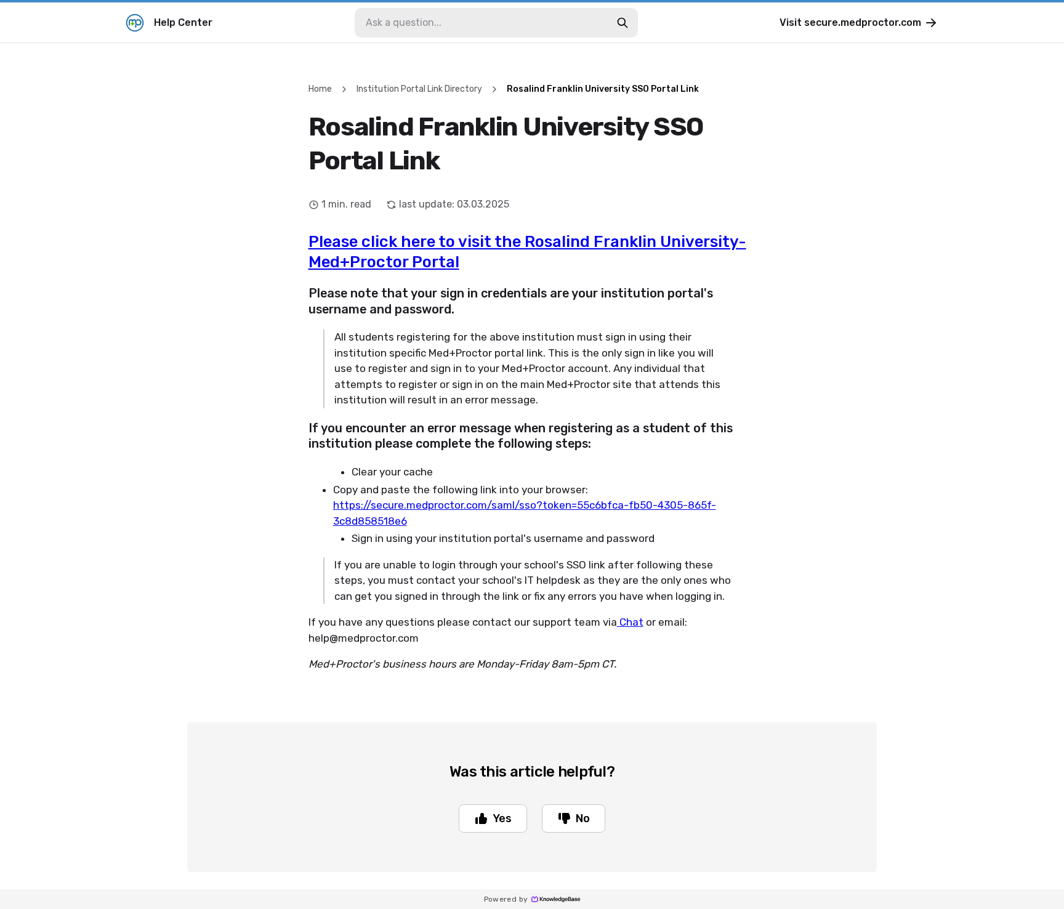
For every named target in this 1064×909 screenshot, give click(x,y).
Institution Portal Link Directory (419, 89)
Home (320, 89)
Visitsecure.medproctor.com (850, 22)
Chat (630, 622)
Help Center (183, 22)
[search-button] (622, 23)
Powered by (506, 899)
